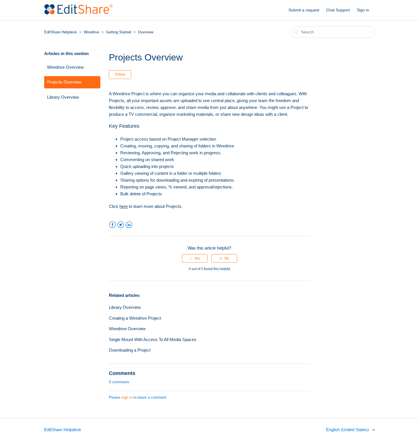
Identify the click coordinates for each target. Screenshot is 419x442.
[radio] (195, 258)
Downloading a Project (129, 350)
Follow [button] (120, 74)
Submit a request (303, 10)
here (123, 206)
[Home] (78, 13)
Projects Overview (64, 82)
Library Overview (63, 97)
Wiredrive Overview (65, 67)
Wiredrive (91, 32)
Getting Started (118, 32)
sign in (126, 397)
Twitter (120, 224)
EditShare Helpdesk (60, 32)
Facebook (112, 224)
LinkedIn (129, 224)
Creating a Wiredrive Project (135, 318)
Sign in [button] (363, 10)
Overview (145, 32)
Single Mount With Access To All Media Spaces (152, 339)
